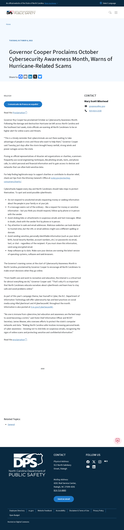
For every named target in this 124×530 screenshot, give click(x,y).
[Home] (21, 10)
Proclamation (19, 112)
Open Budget (14, 515)
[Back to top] (118, 441)
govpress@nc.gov (97, 106)
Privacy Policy (98, 510)
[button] (108, 12)
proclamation (19, 339)
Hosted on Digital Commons (18, 522)
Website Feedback (45, 510)
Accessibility (60, 510)
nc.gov (31, 510)
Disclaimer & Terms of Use (79, 510)
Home (8, 24)
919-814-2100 (95, 110)
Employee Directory (17, 510)
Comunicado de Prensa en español (23, 104)
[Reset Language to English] (101, 3)
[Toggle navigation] (118, 12)
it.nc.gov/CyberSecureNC (42, 307)
